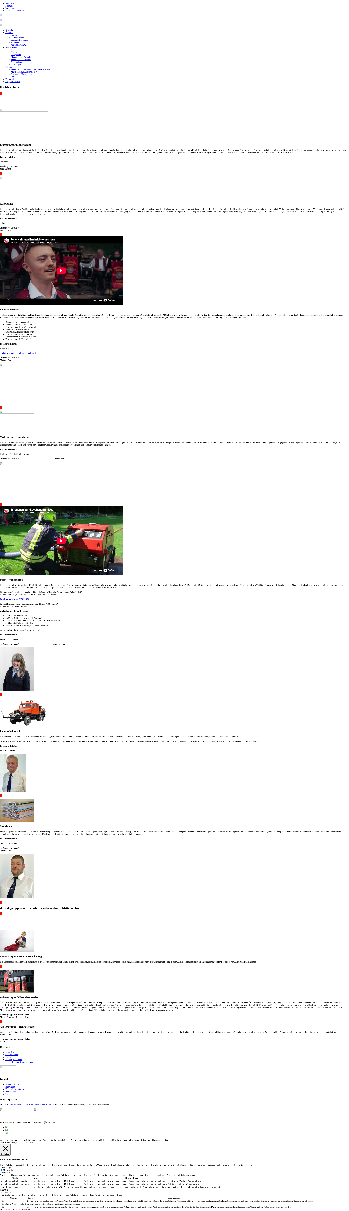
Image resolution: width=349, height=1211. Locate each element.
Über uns (9, 32)
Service (8, 67)
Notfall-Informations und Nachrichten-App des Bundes (30, 1104)
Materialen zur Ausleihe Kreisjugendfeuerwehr (31, 69)
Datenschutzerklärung (14, 11)
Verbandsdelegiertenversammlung (19, 1062)
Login (8, 1094)
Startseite (9, 30)
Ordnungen (16, 64)
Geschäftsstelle (17, 37)
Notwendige (8, 1170)
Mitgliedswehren (12, 81)
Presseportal (10, 1092)
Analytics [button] (4, 1190)
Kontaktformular (12, 1084)
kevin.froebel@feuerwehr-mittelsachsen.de (18, 353)
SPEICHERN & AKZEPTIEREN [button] (15, 1210)
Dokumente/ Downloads (21, 74)
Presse (13, 77)
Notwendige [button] (5, 1167)
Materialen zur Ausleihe (21, 59)
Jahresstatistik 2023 (19, 45)
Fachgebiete (16, 54)
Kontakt (8, 6)
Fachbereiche (11, 79)
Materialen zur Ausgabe (21, 57)
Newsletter (10, 3)
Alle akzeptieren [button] (26, 1142)
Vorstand (15, 35)
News (13, 50)
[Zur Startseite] (1, 15)
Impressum (10, 8)
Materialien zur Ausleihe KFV (24, 72)
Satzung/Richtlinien (19, 40)
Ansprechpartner (18, 62)
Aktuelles (15, 42)
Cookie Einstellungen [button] (9, 1142)
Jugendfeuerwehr (12, 47)
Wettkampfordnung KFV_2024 (14, 599)
